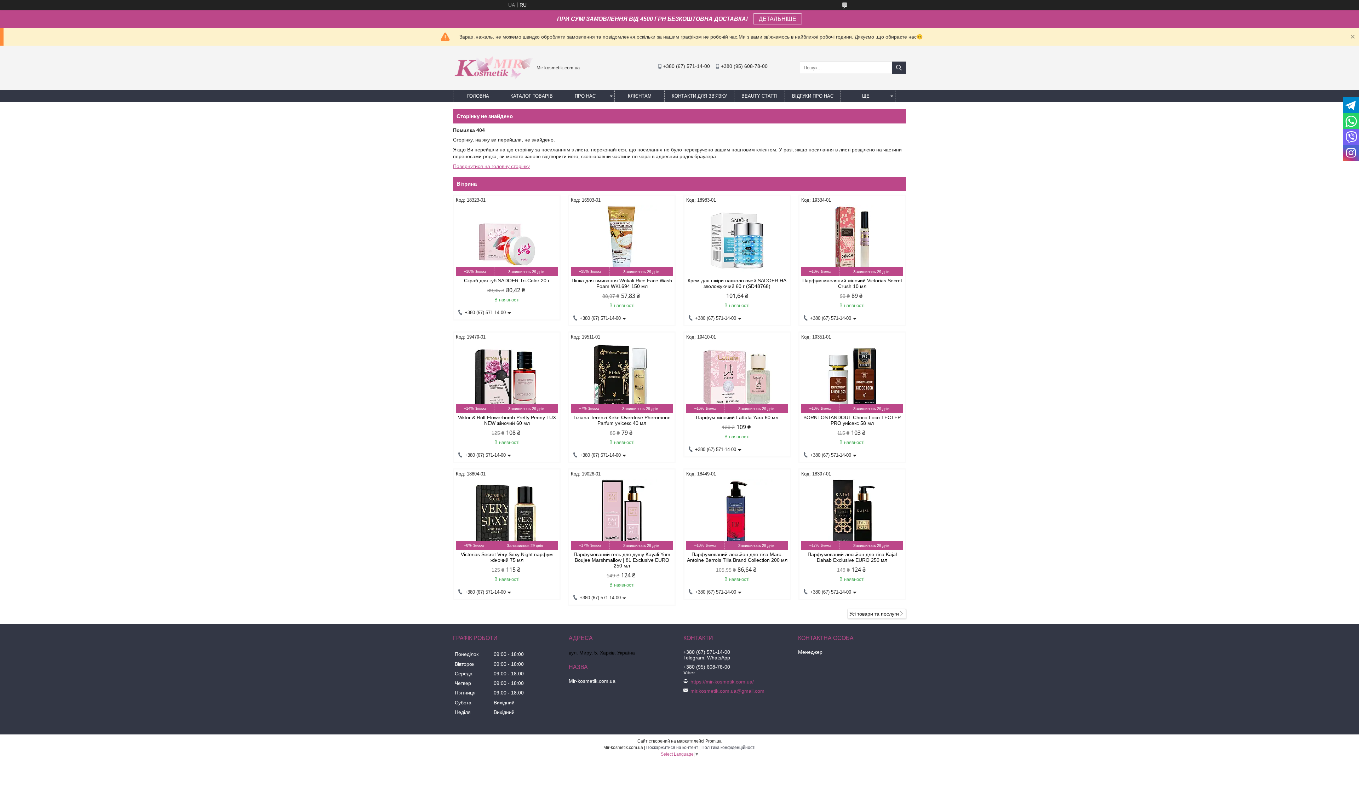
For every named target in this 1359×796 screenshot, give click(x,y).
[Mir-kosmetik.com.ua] (493, 82)
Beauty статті (759, 96)
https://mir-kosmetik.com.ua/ (722, 682)
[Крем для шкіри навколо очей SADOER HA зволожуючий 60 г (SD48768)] (737, 240)
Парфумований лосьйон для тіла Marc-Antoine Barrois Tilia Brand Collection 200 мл (737, 557)
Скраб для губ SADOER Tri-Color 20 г (507, 280)
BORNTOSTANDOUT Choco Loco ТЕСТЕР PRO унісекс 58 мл (852, 420)
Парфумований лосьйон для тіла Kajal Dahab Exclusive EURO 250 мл (852, 557)
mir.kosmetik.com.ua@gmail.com (727, 691)
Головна (478, 96)
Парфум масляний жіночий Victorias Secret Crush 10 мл (852, 283)
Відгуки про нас (812, 96)
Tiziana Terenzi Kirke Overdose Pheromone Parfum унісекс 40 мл (622, 420)
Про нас (585, 96)
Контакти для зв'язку (699, 96)
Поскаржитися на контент (672, 747)
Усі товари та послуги (874, 614)
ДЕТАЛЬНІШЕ (777, 19)
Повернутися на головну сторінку (491, 166)
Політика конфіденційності (728, 747)
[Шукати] (899, 68)
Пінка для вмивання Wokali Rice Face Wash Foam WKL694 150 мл (622, 283)
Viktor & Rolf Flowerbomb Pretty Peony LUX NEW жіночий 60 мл (507, 420)
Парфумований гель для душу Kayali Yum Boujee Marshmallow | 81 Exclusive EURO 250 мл (622, 560)
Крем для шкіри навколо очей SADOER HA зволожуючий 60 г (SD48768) (737, 283)
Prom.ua (713, 741)
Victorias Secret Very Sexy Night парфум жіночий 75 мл (507, 557)
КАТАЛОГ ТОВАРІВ (531, 96)
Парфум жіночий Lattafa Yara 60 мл (737, 417)
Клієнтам (640, 96)
